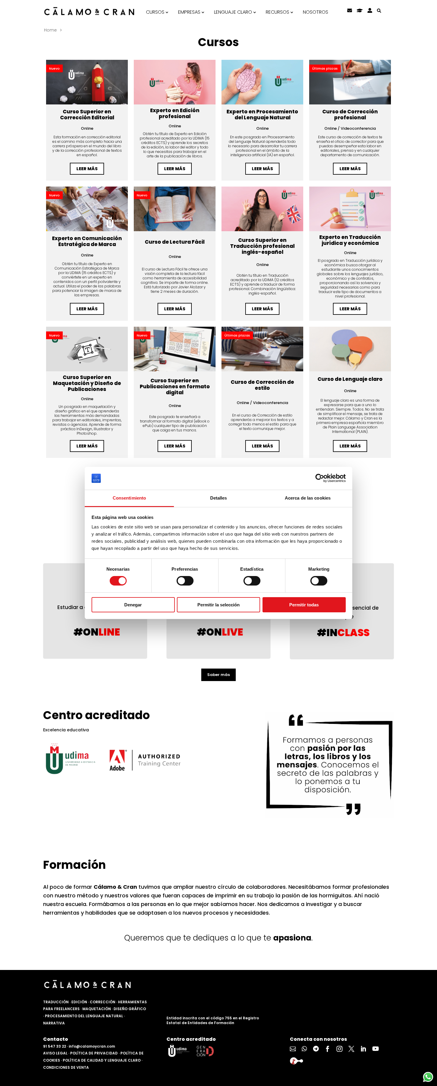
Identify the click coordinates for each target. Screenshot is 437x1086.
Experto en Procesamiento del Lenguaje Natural (262, 114)
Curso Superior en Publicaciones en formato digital (175, 386)
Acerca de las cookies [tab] (308, 497)
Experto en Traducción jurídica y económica (350, 240)
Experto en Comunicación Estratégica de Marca (87, 241)
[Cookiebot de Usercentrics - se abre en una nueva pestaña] (320, 478)
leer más (87, 169)
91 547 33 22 (54, 1046)
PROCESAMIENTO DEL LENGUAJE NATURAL (84, 1015)
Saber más (218, 674)
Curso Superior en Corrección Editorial (87, 114)
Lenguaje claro (233, 12)
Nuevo (54, 68)
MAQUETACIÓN (96, 1008)
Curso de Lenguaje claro (350, 379)
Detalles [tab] (218, 497)
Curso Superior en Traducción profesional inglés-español (262, 246)
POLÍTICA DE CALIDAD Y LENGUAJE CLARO (102, 1060)
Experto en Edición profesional (174, 113)
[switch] (185, 581)
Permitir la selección (218, 604)
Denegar (133, 604)
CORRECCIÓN (102, 1001)
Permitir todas (304, 604)
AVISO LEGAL (55, 1053)
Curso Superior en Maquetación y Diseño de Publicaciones (87, 383)
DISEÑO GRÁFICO (130, 1008)
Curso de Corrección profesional (350, 114)
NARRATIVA (54, 1023)
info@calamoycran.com (92, 1046)
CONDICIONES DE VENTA (66, 1067)
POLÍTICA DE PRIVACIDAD (94, 1053)
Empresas (189, 12)
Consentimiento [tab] (129, 497)
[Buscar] (379, 11)
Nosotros (315, 12)
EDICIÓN (79, 1001)
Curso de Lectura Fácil (175, 241)
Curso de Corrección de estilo (262, 385)
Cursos (155, 12)
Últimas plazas (325, 68)
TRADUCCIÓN (56, 1001)
